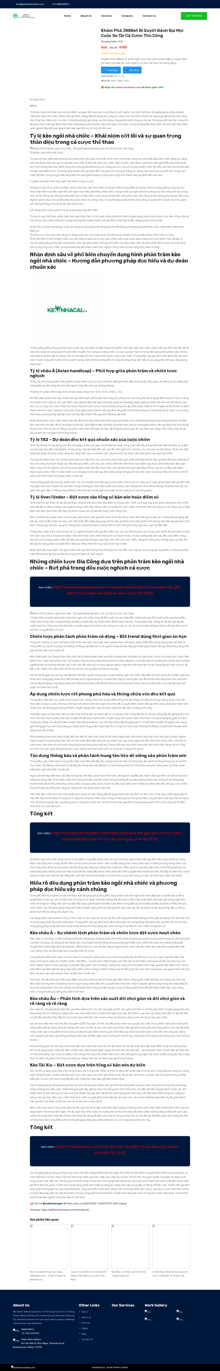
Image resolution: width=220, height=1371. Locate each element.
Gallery (85, 1328)
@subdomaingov (53, 1203)
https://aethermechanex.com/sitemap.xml (65, 1209)
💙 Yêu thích (132, 70)
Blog (84, 1334)
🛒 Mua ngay (111, 70)
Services (106, 15)
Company (127, 15)
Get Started (194, 15)
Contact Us (149, 15)
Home (67, 15)
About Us (86, 15)
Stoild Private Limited (117, 1367)
